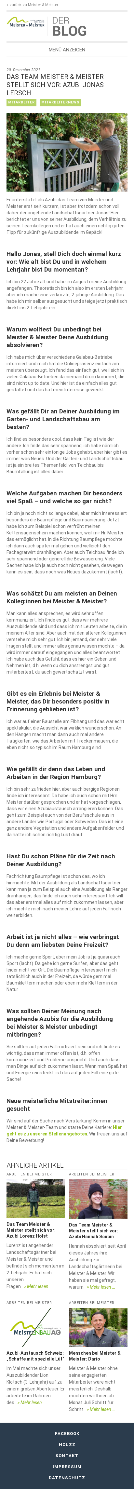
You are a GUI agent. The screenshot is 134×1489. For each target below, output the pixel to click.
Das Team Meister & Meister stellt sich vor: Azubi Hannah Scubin (93, 1230)
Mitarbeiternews (60, 102)
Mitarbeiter (21, 102)
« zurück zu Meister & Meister (32, 5)
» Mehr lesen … (38, 1286)
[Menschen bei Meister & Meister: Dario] (98, 1327)
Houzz (67, 1444)
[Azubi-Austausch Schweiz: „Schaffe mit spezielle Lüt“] (36, 1327)
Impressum (67, 1466)
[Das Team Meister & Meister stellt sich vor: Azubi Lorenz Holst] (36, 1198)
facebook (67, 1433)
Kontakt (67, 1455)
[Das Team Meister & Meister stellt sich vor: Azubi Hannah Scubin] (98, 1198)
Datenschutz (67, 1477)
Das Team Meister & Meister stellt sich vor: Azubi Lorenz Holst (31, 1230)
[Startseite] (27, 22)
